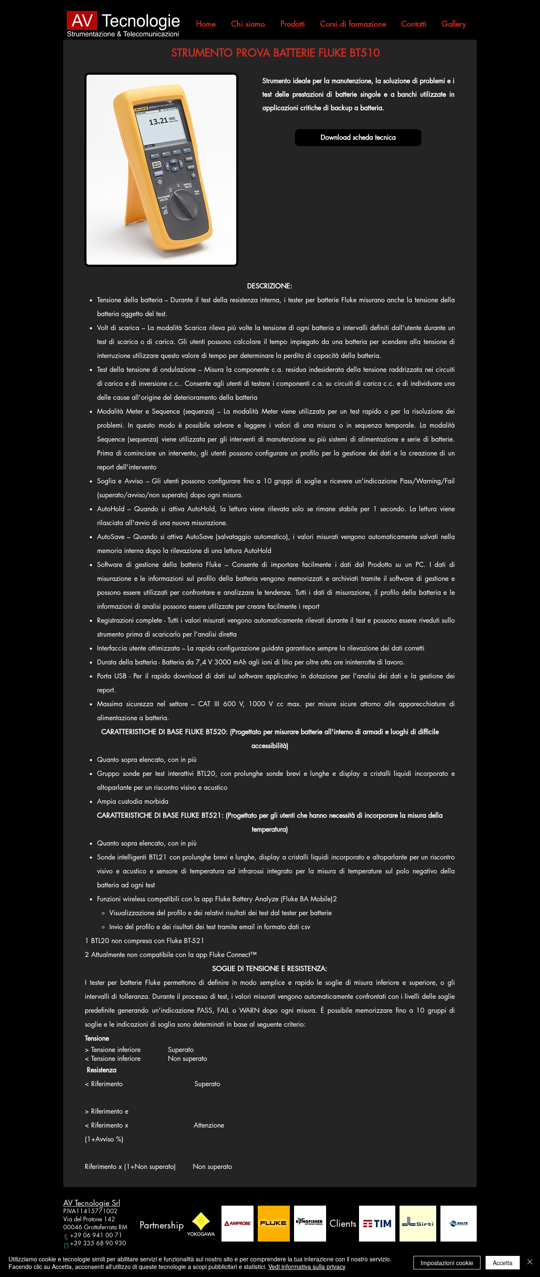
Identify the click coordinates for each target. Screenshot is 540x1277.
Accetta (503, 1262)
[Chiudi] (530, 1262)
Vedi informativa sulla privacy (307, 1266)
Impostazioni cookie (447, 1262)
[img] (201, 1224)
